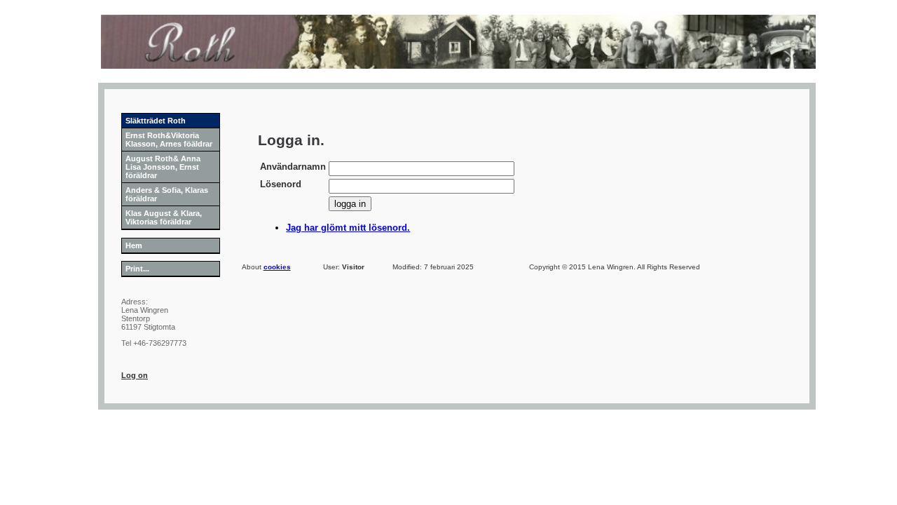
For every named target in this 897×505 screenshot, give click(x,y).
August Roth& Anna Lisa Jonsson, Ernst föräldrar (162, 167)
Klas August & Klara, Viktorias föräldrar (163, 217)
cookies (277, 267)
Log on (134, 375)
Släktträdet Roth (155, 120)
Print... (137, 268)
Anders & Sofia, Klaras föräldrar (166, 194)
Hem (133, 245)
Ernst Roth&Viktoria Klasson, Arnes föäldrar (168, 139)
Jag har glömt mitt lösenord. (348, 227)
